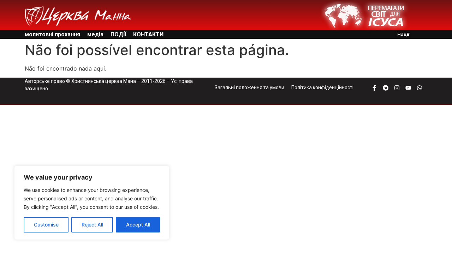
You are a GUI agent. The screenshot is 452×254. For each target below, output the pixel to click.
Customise (46, 225)
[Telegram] (385, 87)
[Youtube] (408, 87)
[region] (92, 203)
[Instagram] (397, 87)
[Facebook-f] (374, 87)
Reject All (92, 225)
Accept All (138, 225)
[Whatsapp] (419, 87)
